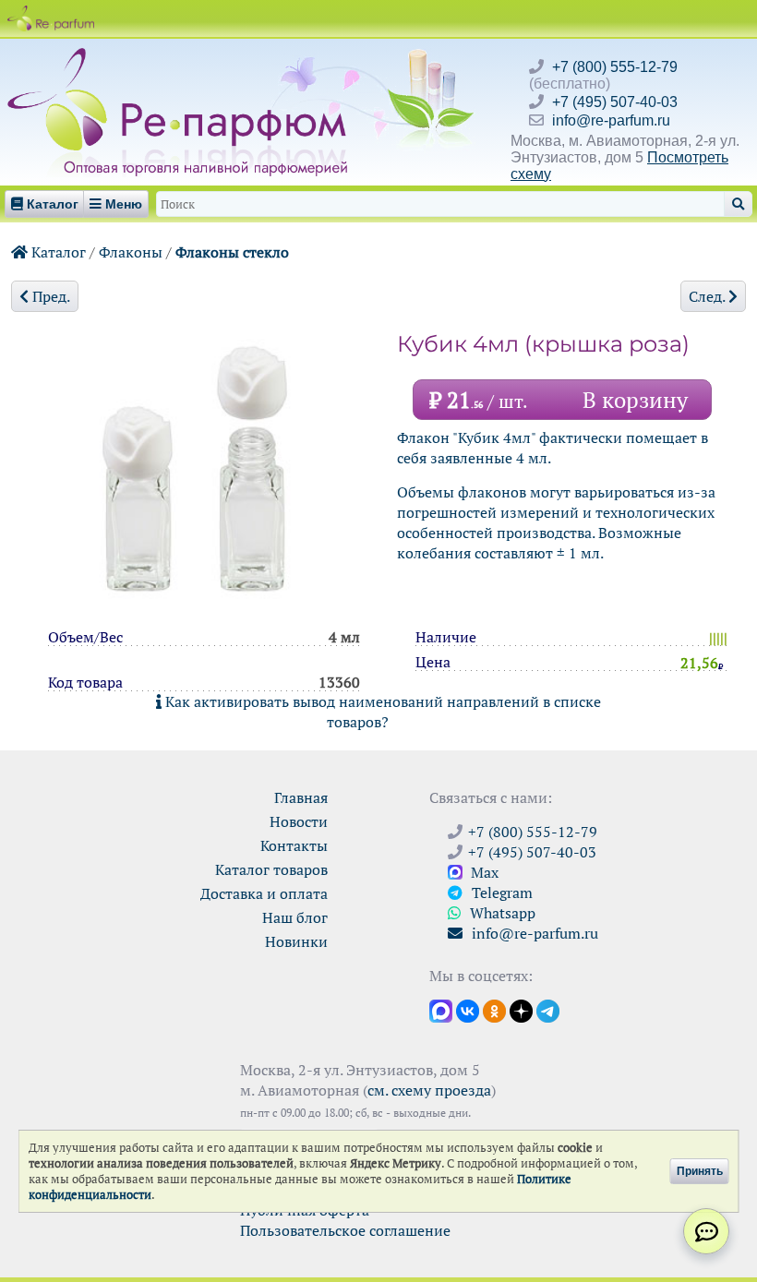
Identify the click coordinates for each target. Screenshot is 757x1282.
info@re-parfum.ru (611, 120)
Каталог (57, 252)
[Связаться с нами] (706, 1231)
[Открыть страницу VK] (467, 1010)
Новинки (296, 941)
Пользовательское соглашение (345, 1230)
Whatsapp (500, 913)
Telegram (500, 892)
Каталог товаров (271, 869)
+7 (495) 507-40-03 (615, 102)
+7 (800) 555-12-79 (615, 67)
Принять (700, 1171)
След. (708, 296)
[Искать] (738, 204)
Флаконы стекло (232, 252)
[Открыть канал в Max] (440, 1010)
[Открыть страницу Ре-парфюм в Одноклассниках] (494, 1010)
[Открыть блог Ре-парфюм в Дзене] (521, 1010)
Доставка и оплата (264, 893)
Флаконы (130, 252)
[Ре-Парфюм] (179, 58)
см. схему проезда (429, 1090)
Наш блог (295, 917)
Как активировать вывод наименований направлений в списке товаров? (381, 711)
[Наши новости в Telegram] (547, 1010)
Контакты (294, 845)
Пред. (49, 296)
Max (483, 872)
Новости (299, 821)
